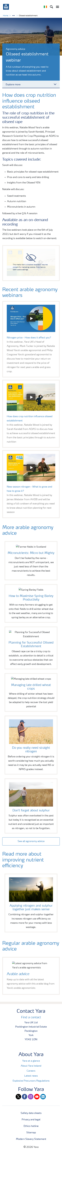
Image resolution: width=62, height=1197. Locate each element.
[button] (31, 318)
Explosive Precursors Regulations (31, 1081)
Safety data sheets (31, 1113)
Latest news (31, 1076)
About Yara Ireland (31, 1066)
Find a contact (31, 1017)
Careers (31, 1071)
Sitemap (31, 1132)
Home (5, 16)
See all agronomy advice (31, 841)
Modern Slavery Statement (31, 1139)
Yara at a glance (31, 1061)
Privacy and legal (31, 1120)
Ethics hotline (31, 1126)
